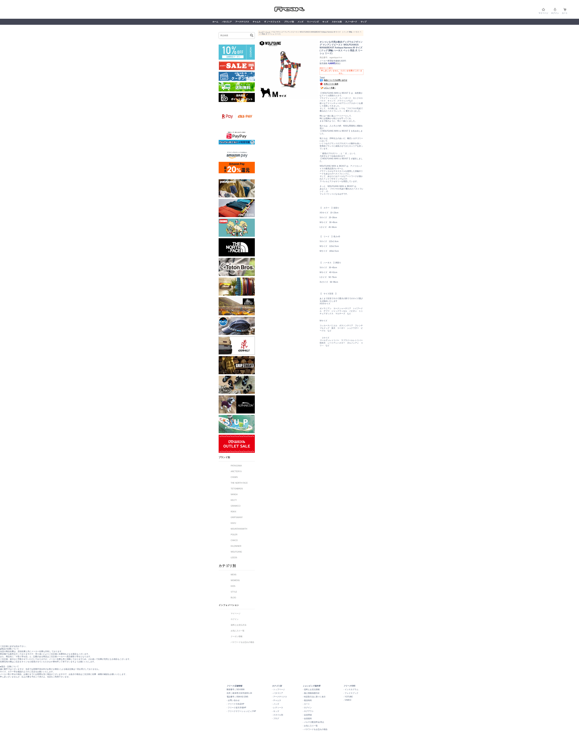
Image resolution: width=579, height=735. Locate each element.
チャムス (257, 22)
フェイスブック (351, 693)
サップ (364, 22)
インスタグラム (351, 689)
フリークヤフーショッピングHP (242, 711)
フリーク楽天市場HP (237, 707)
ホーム (215, 22)
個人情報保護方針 (312, 693)
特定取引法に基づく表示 (315, 697)
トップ (261, 32)
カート (565, 13)
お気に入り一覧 (311, 726)
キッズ (325, 22)
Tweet (322, 77)
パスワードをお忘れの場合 (315, 729)
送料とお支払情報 (312, 689)
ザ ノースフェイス (272, 22)
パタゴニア (227, 22)
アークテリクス (242, 22)
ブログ (276, 718)
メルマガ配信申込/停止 (314, 722)
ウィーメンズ (313, 22)
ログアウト (309, 711)
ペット (267, 32)
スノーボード (351, 22)
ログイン (555, 13)
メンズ (300, 22)
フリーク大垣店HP (236, 704)
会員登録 (308, 715)
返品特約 (308, 700)
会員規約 (308, 718)
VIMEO (348, 700)
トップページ (279, 689)
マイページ (543, 13)
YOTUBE (349, 697)
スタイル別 (337, 22)
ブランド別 (289, 22)
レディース (278, 707)
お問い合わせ (234, 700)
